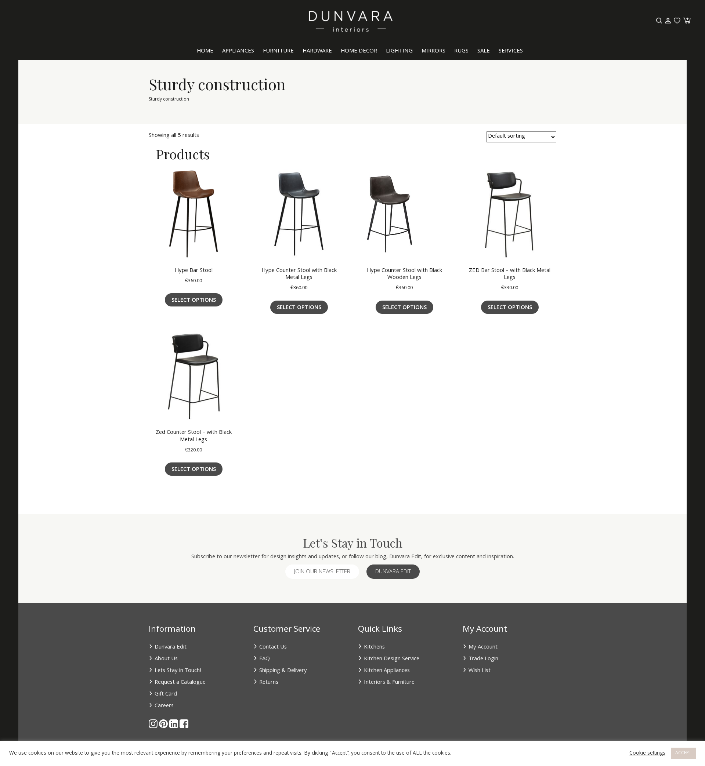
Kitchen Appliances (387, 671)
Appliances (238, 51)
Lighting (399, 51)
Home (205, 51)
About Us (166, 659)
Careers (164, 706)
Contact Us (273, 647)
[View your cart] (686, 21)
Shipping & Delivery (283, 671)
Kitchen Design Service (391, 659)
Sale (483, 51)
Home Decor (359, 51)
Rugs (461, 51)
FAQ (264, 659)
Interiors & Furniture (389, 682)
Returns (268, 682)
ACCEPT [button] (683, 753)
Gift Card (166, 694)
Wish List (480, 671)
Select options (193, 300)
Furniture (278, 51)
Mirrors (433, 51)
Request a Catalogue (180, 682)
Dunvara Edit (393, 572)
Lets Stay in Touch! (178, 671)
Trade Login (483, 659)
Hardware (317, 51)
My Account (483, 647)
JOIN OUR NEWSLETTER (322, 572)
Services (511, 51)
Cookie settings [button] (647, 753)
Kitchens (374, 647)
